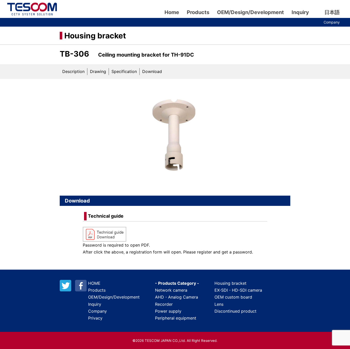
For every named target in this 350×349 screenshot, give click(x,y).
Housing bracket (95, 35)
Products (198, 12)
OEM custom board (233, 297)
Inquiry (300, 12)
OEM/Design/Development (250, 12)
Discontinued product (235, 311)
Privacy (95, 318)
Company (332, 22)
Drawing (98, 71)
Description (73, 71)
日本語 (332, 12)
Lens (218, 304)
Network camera (171, 290)
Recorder (164, 304)
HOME (94, 283)
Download (152, 71)
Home (171, 12)
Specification (124, 71)
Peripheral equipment (175, 318)
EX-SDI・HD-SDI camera (238, 290)
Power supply (168, 311)
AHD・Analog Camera (176, 297)
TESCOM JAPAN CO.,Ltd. (32, 9)
